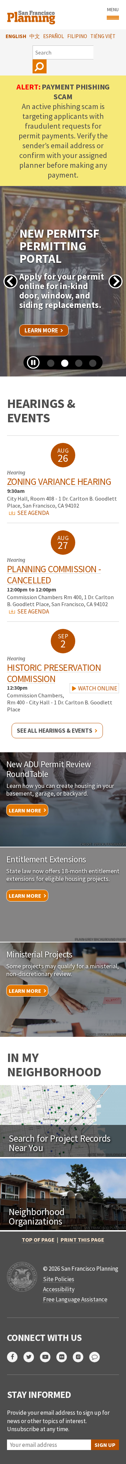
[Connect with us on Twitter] (31, 1357)
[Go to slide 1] (48, 366)
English (16, 36)
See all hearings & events (54, 730)
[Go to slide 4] (90, 366)
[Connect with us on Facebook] (15, 1357)
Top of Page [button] (38, 1239)
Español (53, 36)
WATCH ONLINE (97, 688)
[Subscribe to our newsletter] (97, 1357)
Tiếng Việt (102, 36)
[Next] (115, 281)
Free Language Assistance (75, 1299)
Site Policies (58, 1279)
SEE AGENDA (32, 513)
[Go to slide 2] (62, 366)
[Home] (32, 14)
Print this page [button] (82, 1239)
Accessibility (59, 1289)
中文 (34, 36)
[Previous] (11, 281)
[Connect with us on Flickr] (64, 1357)
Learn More (41, 330)
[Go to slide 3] (76, 366)
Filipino (77, 36)
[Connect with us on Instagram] (81, 1357)
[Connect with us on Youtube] (48, 1357)
